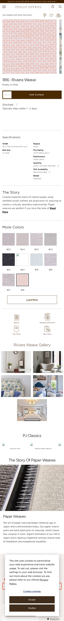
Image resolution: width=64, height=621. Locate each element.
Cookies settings (32, 591)
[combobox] (53, 619)
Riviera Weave (27, 15)
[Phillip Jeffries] (28, 7)
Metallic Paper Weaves (43, 448)
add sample (36, 95)
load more (32, 300)
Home (4, 15)
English (54, 619)
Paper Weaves (18, 15)
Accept (32, 599)
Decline (32, 608)
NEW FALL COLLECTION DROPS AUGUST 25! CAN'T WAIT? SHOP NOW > (32, 1)
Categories (10, 15)
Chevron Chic (15, 448)
